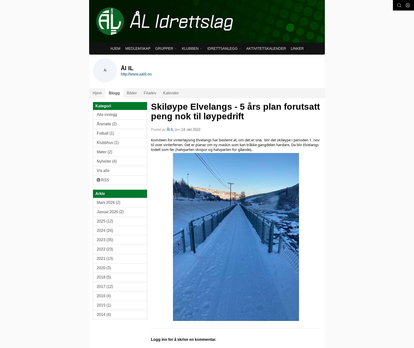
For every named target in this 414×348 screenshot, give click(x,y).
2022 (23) (105, 249)
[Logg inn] (407, 5)
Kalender (171, 93)
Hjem (115, 48)
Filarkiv (150, 93)
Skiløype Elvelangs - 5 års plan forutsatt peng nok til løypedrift (235, 111)
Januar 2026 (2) (110, 212)
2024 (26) (105, 230)
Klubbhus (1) (108, 143)
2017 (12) (105, 287)
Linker (297, 48)
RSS (104, 180)
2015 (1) (104, 305)
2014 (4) (104, 315)
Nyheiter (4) (107, 161)
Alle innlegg (107, 115)
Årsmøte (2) (107, 124)
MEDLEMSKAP (137, 48)
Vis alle (103, 171)
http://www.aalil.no (136, 74)
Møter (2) (104, 152)
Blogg (114, 93)
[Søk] (399, 5)
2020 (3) (104, 268)
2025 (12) (105, 221)
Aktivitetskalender (266, 48)
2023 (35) (105, 240)
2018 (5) (104, 277)
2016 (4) (104, 296)
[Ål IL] (207, 21)
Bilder (132, 93)
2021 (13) (105, 259)
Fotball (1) (105, 133)
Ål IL (170, 129)
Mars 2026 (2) (108, 202)
